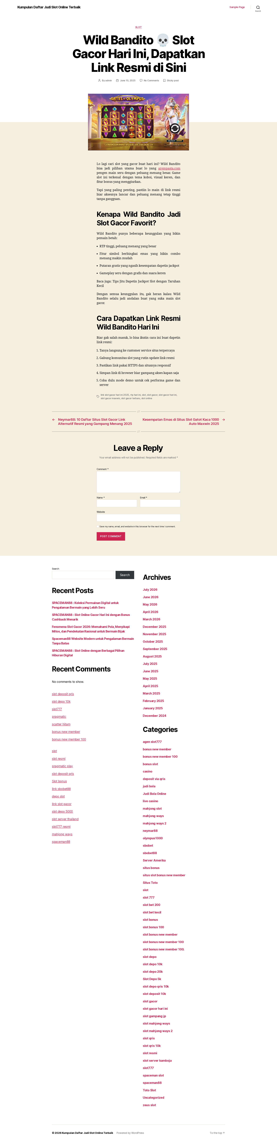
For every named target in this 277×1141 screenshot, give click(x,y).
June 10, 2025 (127, 80)
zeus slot (149, 1105)
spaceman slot (153, 1075)
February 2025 (153, 701)
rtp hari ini (135, 394)
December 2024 (154, 716)
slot (138, 27)
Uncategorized (153, 1097)
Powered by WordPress (130, 1132)
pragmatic (59, 716)
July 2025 (150, 664)
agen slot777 (152, 742)
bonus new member (66, 732)
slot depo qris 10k (156, 986)
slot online (146, 398)
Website (101, 511)
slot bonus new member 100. (163, 949)
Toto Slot (149, 1090)
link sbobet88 (61, 789)
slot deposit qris (63, 694)
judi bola (149, 786)
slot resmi (58, 758)
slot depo (150, 957)
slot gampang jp (154, 1016)
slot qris (149, 1038)
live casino (150, 801)
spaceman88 (61, 841)
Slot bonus (59, 781)
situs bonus (151, 868)
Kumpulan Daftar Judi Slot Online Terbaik (49, 7)
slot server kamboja (157, 1060)
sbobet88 (150, 853)
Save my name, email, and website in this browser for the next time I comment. (137, 526)
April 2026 (150, 612)
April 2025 (150, 686)
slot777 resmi (61, 826)
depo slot (58, 796)
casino (147, 771)
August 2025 (152, 656)
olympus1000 (153, 838)
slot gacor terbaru (130, 398)
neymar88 (150, 831)
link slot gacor (61, 804)
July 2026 (150, 589)
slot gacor (152, 394)
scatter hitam (61, 724)
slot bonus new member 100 (163, 942)
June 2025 (150, 671)
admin (108, 80)
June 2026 (150, 597)
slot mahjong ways (156, 1023)
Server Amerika (154, 860)
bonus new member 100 (69, 739)
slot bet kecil (152, 912)
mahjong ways (62, 834)
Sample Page (237, 7)
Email (143, 497)
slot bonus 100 (153, 927)
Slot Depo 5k (152, 979)
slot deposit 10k (154, 994)
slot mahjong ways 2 (158, 1031)
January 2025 (153, 708)
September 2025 (155, 649)
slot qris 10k (152, 1046)
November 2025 (154, 634)
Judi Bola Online (154, 794)
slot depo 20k (153, 971)
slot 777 (149, 897)
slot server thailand (65, 819)
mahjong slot (152, 808)
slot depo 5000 (62, 811)
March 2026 (151, 619)
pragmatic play (62, 766)
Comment (103, 469)
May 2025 (150, 678)
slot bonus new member (160, 934)
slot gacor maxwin (110, 398)
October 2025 (153, 641)
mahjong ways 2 (154, 823)
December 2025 (154, 627)
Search (55, 568)
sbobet (148, 845)
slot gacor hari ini (168, 394)
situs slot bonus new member (164, 875)
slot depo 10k (61, 701)
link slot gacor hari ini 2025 (115, 394)
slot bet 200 (151, 905)
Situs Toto (150, 883)
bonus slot (150, 764)
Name (101, 497)
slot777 (57, 709)
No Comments (151, 80)
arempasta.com (169, 168)
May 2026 (150, 604)
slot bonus (150, 919)
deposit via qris (154, 779)
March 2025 (151, 693)
